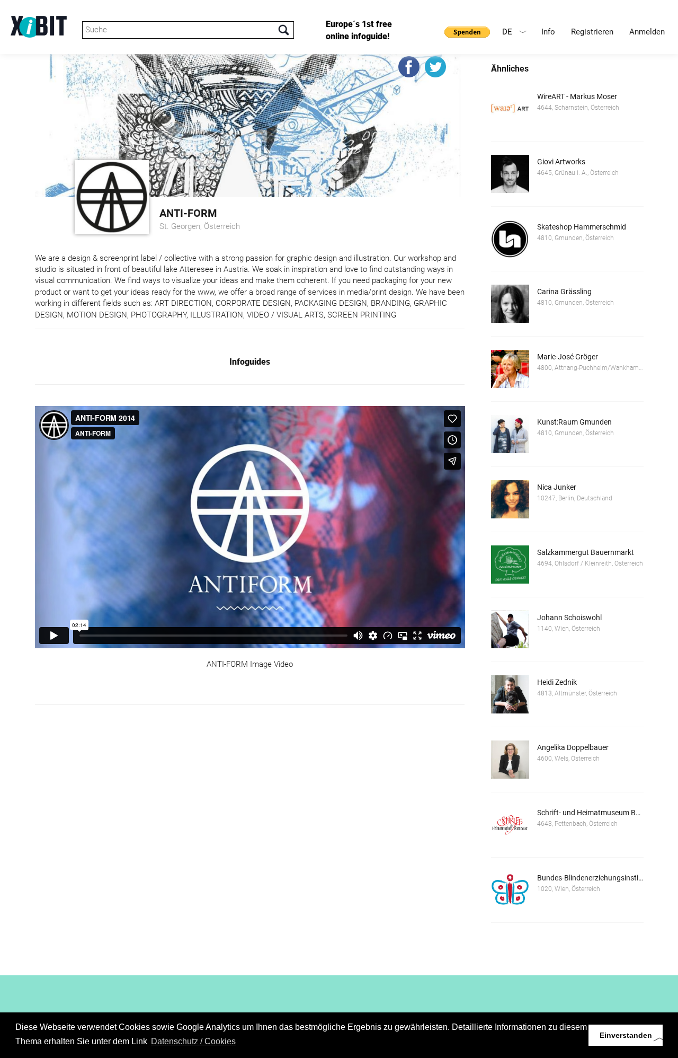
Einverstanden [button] (626, 1035)
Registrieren (592, 32)
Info (548, 32)
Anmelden (647, 32)
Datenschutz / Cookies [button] (193, 1041)
